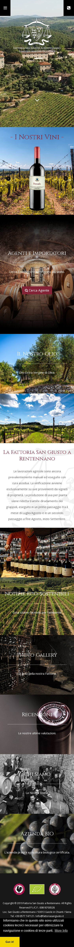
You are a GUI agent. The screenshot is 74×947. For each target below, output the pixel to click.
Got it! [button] (10, 941)
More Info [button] (61, 930)
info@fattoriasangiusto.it (50, 916)
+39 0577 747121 (24, 916)
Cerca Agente (38, 290)
